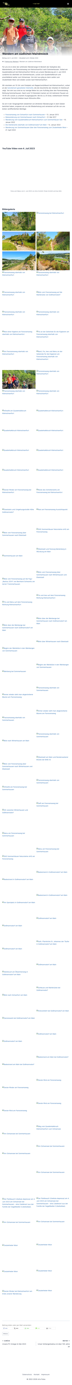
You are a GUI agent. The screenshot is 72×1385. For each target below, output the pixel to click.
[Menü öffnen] (68, 3)
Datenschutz (27, 1374)
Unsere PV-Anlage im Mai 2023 (14, 1342)
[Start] (3, 61)
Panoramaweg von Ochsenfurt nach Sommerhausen (25, 115)
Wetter (5, 1333)
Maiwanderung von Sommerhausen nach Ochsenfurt (25, 117)
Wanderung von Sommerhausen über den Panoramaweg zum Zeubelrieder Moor (35, 127)
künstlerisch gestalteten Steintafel (20, 88)
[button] (8, 1328)
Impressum (45, 1374)
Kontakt (36, 1374)
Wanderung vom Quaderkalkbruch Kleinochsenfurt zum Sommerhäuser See (33, 120)
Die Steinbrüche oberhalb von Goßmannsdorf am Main (26, 125)
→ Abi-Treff (36, 3)
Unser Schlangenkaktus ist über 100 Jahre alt (54, 1344)
